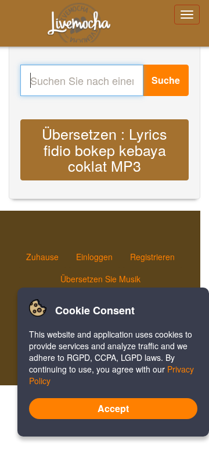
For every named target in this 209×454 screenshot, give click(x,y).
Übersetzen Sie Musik (100, 279)
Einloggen (94, 257)
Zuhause (42, 257)
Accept (113, 408)
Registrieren (152, 257)
